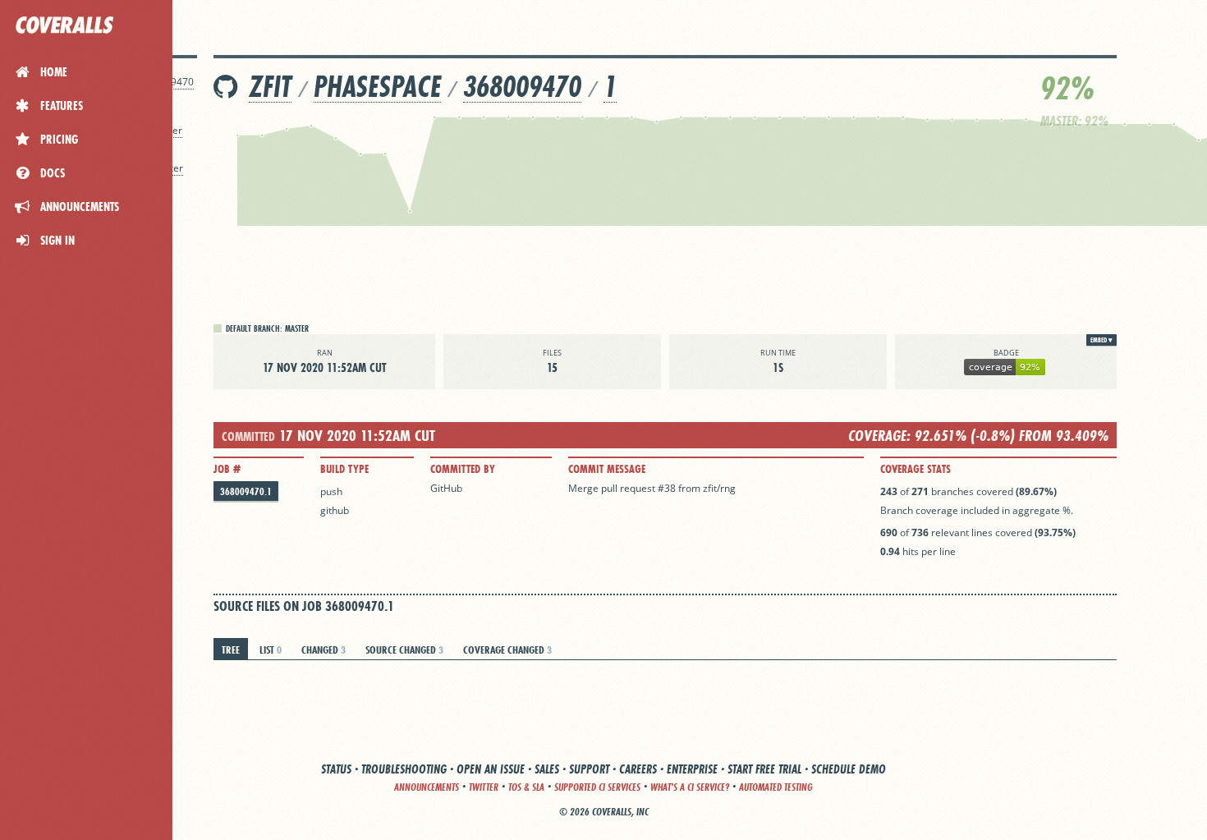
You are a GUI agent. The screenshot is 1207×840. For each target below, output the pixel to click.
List (270, 649)
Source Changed (404, 649)
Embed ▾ (1101, 340)
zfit (270, 87)
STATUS (336, 769)
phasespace (377, 87)
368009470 (522, 87)
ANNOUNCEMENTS (426, 787)
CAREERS (638, 769)
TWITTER (483, 787)
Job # (227, 469)
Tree (231, 649)
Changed (323, 649)
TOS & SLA (526, 787)
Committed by (462, 469)
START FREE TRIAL (764, 769)
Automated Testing (776, 787)
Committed (248, 436)
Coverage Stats (915, 469)
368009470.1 (246, 491)
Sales (547, 769)
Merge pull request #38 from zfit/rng (652, 488)
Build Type (344, 469)
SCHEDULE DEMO (848, 769)
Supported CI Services (597, 787)
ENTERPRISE (692, 769)
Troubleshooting (404, 769)
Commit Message (606, 469)
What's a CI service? (689, 787)
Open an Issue (491, 769)
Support (589, 769)
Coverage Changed (507, 649)
